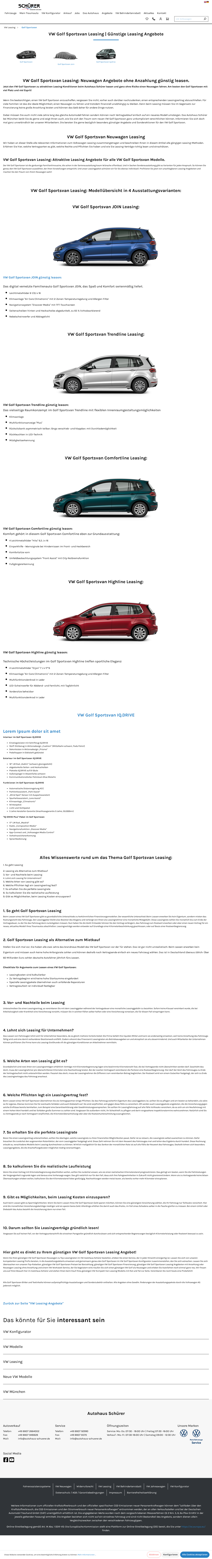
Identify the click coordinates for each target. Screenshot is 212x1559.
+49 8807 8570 (78, 1434)
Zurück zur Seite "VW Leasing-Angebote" (33, 1303)
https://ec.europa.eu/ (193, 1526)
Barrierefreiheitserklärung (141, 1492)
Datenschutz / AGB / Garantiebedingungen (80, 1492)
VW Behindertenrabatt (128, 1486)
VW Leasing (9, 27)
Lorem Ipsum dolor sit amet (32, 731)
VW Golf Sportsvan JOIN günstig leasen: (32, 277)
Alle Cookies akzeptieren (194, 1554)
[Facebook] (6, 1459)
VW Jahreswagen (155, 1486)
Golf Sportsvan (29, 27)
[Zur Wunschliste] (147, 19)
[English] (205, 2)
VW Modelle (13, 1346)
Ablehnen (154, 1554)
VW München (14, 1391)
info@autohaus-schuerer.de (34, 1438)
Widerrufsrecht (85, 1486)
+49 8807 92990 (79, 1431)
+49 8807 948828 (28, 1434)
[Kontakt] (153, 19)
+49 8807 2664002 (28, 1431)
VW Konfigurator (17, 1331)
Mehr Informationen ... (87, 1555)
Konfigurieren (170, 1554)
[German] (207, 2)
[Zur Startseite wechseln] (30, 6)
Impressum (115, 1492)
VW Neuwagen (63, 1486)
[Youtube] (11, 1459)
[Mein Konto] (160, 19)
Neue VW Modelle (17, 1376)
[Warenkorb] (167, 19)
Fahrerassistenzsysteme (36, 1486)
